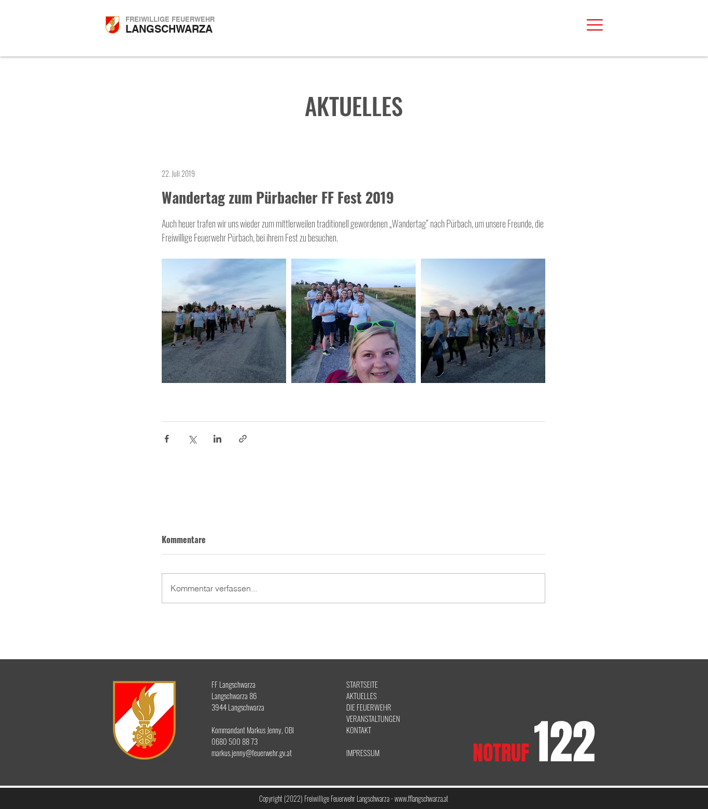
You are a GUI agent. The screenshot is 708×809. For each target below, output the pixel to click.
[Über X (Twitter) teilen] (192, 439)
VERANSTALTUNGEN (373, 718)
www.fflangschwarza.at (421, 798)
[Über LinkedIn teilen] (217, 439)
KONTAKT (358, 729)
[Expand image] (224, 321)
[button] (595, 25)
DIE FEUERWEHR (368, 707)
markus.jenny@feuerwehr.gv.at (251, 752)
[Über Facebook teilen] (167, 439)
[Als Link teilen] (243, 439)
